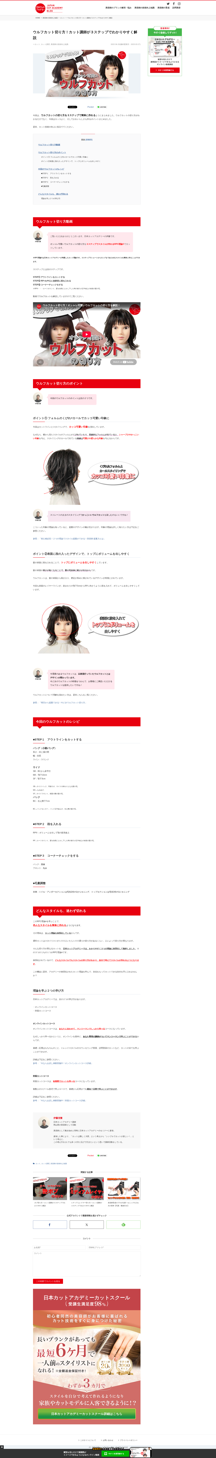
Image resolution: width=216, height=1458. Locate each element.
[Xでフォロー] (87, 1225)
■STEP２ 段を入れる (50, 178)
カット (37, 44)
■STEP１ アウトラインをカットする (56, 173)
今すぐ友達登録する (166, 70)
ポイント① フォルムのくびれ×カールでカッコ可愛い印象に (64, 157)
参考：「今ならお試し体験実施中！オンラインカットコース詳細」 (63, 1063)
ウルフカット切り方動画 (49, 145)
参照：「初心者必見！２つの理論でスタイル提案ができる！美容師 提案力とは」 (69, 539)
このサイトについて (88, 1440)
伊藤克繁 (58, 1118)
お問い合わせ (108, 1440)
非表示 (89, 140)
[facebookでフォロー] (50, 1225)
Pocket (91, 107)
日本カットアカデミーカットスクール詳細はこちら (86, 1413)
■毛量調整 (45, 186)
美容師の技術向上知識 (144, 8)
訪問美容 (176, 8)
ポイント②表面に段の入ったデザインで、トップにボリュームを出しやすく (71, 161)
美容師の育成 (164, 8)
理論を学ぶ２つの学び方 (51, 198)
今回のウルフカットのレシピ (51, 169)
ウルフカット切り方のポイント (52, 152)
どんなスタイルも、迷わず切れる (53, 194)
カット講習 (45, 44)
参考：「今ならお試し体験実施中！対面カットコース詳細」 (60, 1100)
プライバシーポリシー (129, 1440)
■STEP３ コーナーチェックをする (55, 182)
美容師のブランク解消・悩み (119, 8)
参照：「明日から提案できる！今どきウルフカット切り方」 (60, 703)
